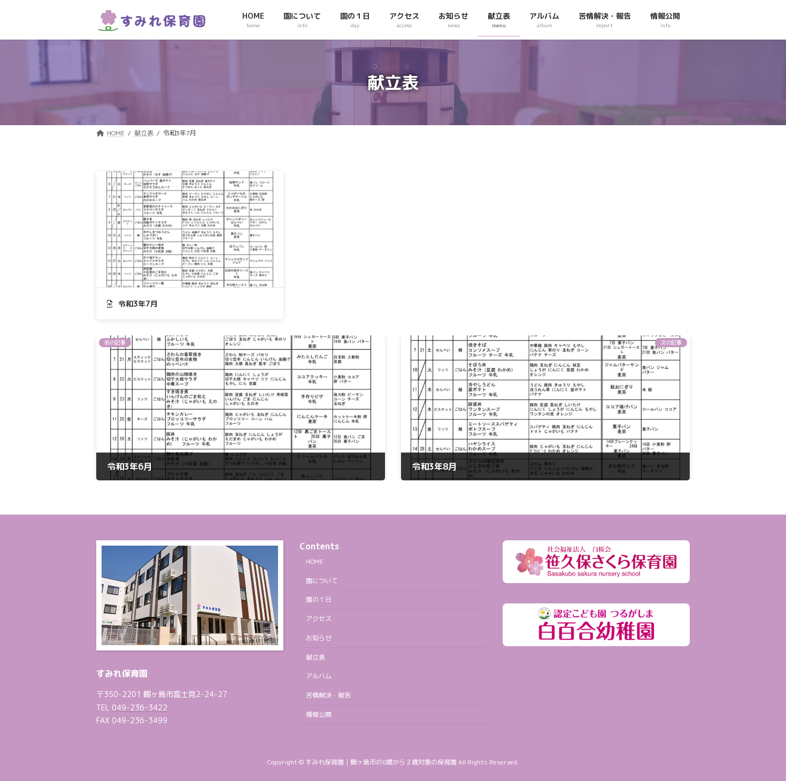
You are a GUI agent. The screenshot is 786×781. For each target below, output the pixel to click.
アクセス (319, 618)
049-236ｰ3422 (139, 707)
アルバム (319, 676)
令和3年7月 (137, 303)
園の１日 (319, 599)
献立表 (315, 657)
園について (322, 580)
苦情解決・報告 (328, 695)
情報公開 (319, 714)
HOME (314, 561)
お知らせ (319, 637)
